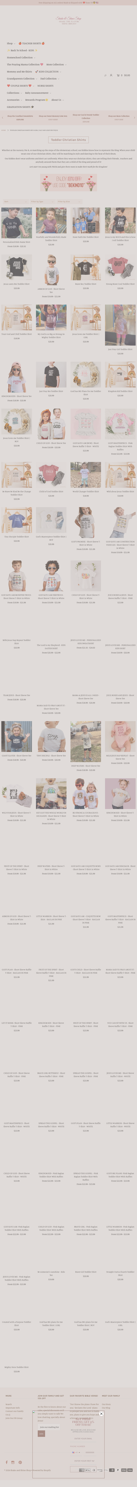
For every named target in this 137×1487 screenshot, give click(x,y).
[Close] (101, 1414)
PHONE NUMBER (77, 1446)
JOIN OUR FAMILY (83, 1469)
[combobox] (76, 1452)
